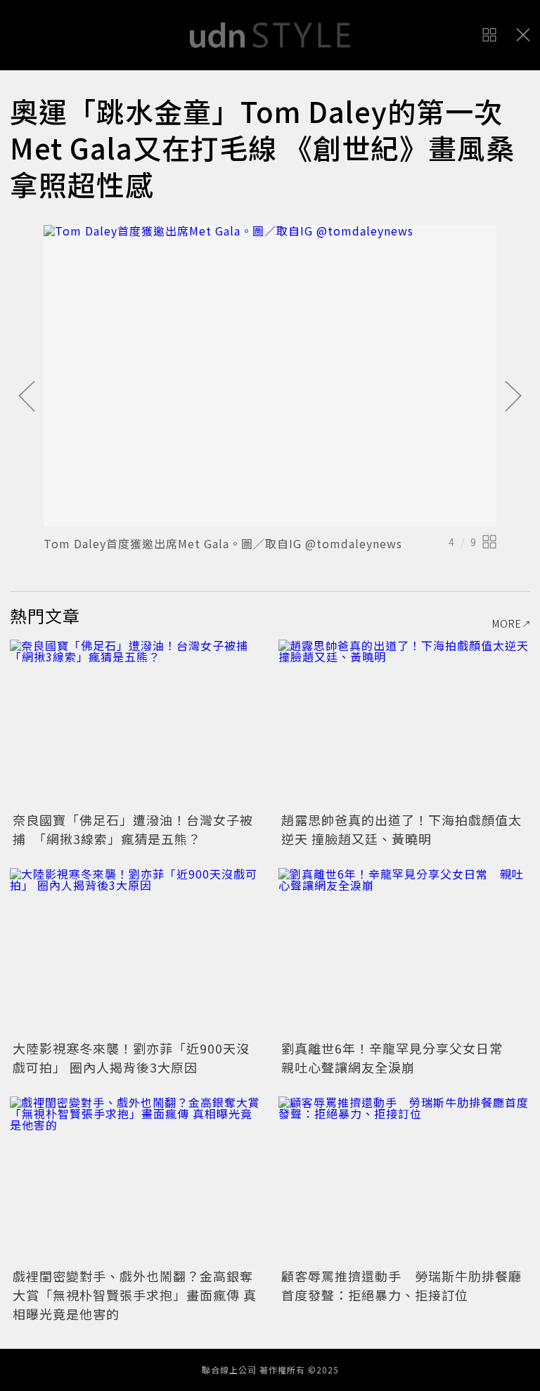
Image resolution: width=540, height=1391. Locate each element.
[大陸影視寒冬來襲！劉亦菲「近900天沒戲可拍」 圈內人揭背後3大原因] (136, 952)
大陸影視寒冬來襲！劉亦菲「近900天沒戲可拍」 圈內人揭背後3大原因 (131, 1057)
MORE (507, 623)
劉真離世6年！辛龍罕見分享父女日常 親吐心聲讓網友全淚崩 (398, 1057)
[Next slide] (513, 397)
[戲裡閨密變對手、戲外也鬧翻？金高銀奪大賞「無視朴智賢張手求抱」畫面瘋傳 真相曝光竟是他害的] (136, 1180)
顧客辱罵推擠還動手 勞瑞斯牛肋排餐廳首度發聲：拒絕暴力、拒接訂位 (401, 1285)
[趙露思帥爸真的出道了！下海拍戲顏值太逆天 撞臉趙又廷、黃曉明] (404, 724)
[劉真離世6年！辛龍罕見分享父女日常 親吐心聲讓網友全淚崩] (404, 952)
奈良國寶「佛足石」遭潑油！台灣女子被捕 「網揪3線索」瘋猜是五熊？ (133, 829)
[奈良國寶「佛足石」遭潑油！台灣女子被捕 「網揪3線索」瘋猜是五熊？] (136, 724)
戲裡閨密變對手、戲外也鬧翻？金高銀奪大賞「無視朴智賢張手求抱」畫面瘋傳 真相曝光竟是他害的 (135, 1295)
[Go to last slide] (27, 397)
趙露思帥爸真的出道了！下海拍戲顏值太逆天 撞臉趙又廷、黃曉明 (401, 829)
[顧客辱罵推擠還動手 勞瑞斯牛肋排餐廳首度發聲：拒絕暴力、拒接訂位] (404, 1180)
